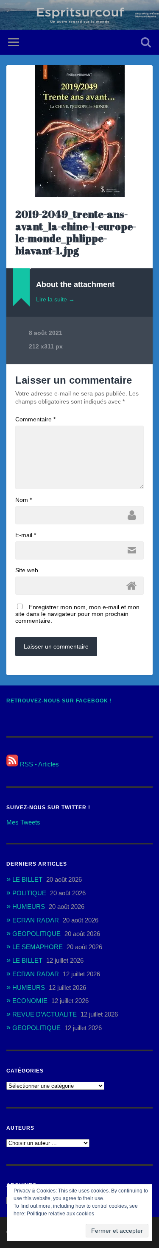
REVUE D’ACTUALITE (44, 1014)
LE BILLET (27, 879)
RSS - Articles (38, 764)
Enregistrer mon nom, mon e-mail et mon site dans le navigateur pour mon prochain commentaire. (77, 614)
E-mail (25, 535)
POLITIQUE (29, 893)
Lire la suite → (55, 299)
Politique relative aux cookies (60, 1214)
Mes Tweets (23, 822)
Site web (26, 570)
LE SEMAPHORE (37, 946)
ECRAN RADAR (35, 920)
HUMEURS (28, 906)
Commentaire (35, 419)
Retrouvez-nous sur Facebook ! (59, 701)
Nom (23, 500)
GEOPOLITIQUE (36, 933)
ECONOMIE (29, 1000)
